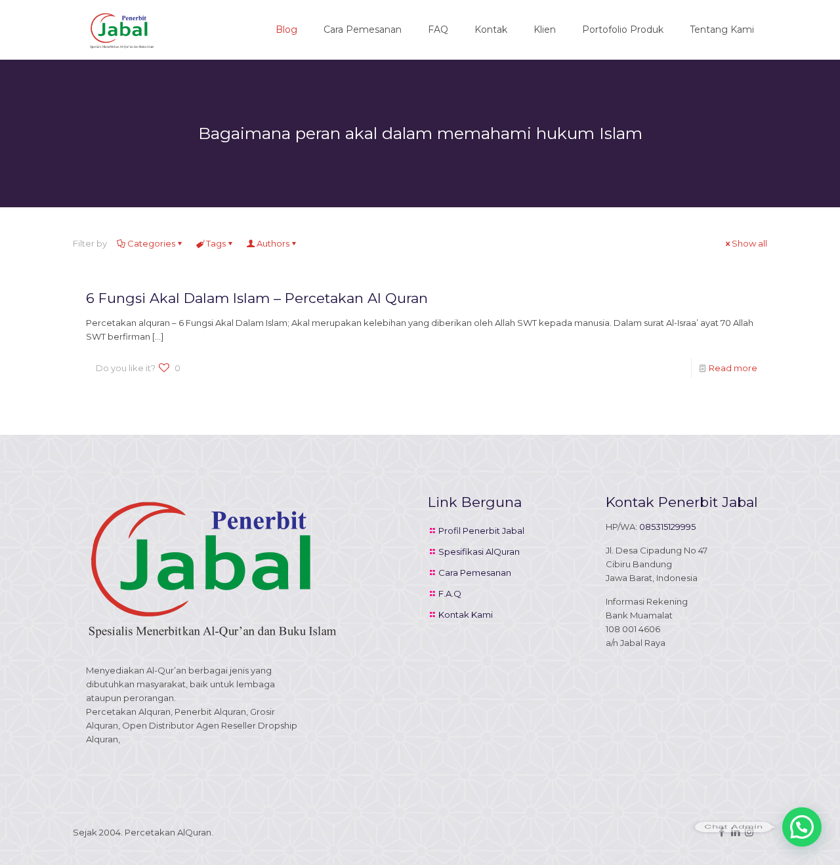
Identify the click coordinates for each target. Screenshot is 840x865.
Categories (151, 243)
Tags (216, 243)
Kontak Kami (465, 614)
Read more (733, 368)
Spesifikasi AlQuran (479, 551)
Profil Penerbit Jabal (481, 530)
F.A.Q (449, 593)
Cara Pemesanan (474, 572)
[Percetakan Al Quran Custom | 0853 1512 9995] (122, 29)
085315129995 (667, 526)
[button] (802, 827)
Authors (273, 243)
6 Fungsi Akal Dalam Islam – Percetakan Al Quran (257, 298)
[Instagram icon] (749, 832)
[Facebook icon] (721, 832)
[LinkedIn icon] (735, 832)
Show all (749, 243)
